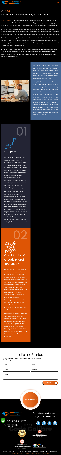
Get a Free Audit (48, 382)
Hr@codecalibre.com (45, 416)
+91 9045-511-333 (27, 425)
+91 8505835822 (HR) (12, 425)
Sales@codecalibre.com (45, 413)
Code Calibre (5, 20)
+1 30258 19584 (10, 427)
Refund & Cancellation (43, 453)
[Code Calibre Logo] (11, 4)
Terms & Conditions (17, 453)
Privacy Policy (30, 453)
